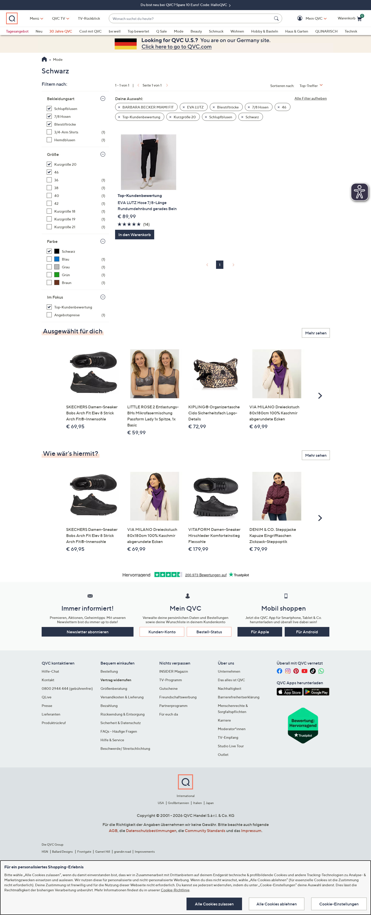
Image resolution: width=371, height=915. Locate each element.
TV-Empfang (228, 737)
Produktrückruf (54, 723)
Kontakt (48, 680)
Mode (178, 31)
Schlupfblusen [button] (220, 117)
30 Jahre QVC (60, 31)
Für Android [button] (307, 631)
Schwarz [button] (252, 117)
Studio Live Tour (231, 746)
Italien (197, 803)
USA (161, 803)
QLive (46, 697)
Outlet (223, 754)
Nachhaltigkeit (229, 688)
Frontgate (84, 851)
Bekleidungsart (60, 98)
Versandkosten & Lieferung (122, 697)
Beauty (196, 31)
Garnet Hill (102, 851)
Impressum (251, 830)
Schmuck (216, 31)
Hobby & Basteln (264, 31)
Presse (47, 705)
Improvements (145, 851)
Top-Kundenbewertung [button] (141, 117)
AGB (113, 830)
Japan (210, 803)
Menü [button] (34, 18)
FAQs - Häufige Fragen (118, 731)
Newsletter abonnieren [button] (88, 631)
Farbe (52, 241)
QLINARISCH (326, 31)
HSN (45, 851)
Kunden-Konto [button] (162, 631)
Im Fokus (55, 297)
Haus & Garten (296, 31)
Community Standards (205, 830)
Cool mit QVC (90, 31)
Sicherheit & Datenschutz (120, 723)
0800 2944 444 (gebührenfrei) (67, 688)
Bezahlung (109, 705)
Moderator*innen (232, 729)
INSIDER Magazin (173, 671)
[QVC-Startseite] (44, 60)
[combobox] (190, 18)
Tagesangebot (17, 31)
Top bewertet (138, 31)
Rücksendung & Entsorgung (122, 714)
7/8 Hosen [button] (260, 107)
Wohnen (237, 31)
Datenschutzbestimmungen (151, 830)
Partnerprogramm (173, 705)
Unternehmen (229, 671)
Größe (53, 154)
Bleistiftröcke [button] (227, 107)
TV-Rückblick (89, 18)
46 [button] (283, 107)
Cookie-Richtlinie (175, 890)
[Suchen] (277, 18)
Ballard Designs (62, 851)
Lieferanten (51, 714)
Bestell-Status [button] (209, 631)
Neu (39, 31)
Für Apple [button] (260, 631)
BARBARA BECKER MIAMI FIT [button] (148, 107)
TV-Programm (170, 680)
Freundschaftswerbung (178, 697)
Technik (351, 31)
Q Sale (161, 31)
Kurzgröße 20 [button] (184, 117)
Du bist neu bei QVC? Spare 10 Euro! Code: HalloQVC (184, 5)
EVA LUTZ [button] (195, 107)
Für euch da (168, 714)
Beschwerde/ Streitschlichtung (125, 748)
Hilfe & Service (112, 740)
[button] (307, 18)
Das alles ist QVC (231, 680)
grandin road (122, 851)
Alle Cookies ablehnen (276, 903)
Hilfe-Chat (50, 671)
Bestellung (109, 671)
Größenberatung (113, 688)
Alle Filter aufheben (311, 98)
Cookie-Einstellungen (339, 903)
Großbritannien (178, 803)
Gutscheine (168, 688)
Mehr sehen (316, 332)
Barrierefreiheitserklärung (238, 697)
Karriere (224, 720)
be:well (115, 31)
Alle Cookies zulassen (214, 903)
